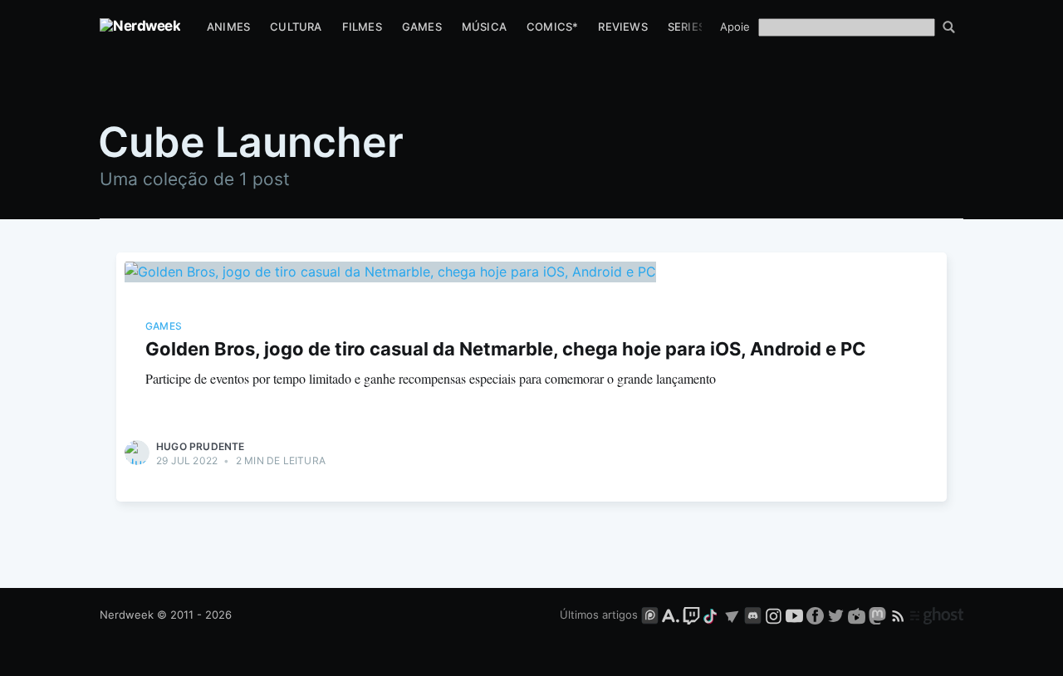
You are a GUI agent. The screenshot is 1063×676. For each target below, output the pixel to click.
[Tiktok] (711, 614)
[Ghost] (936, 614)
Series (686, 26)
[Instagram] (773, 614)
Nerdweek (127, 614)
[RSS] (899, 614)
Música (484, 26)
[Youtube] (794, 614)
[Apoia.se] (672, 614)
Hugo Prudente (200, 446)
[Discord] (753, 614)
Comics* (552, 26)
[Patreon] (650, 614)
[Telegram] (732, 614)
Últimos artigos (599, 614)
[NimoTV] (858, 614)
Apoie (735, 26)
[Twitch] (691, 614)
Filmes (362, 26)
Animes (228, 26)
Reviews (622, 26)
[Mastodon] (879, 614)
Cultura (295, 26)
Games (422, 26)
